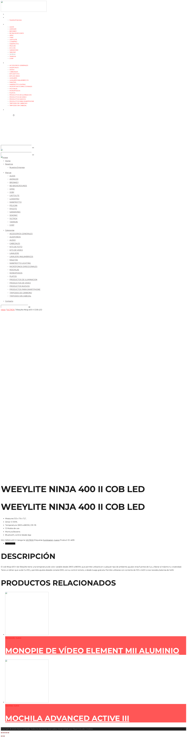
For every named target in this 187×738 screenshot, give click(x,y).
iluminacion (48, 540)
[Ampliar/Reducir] (8, 732)
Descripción (10, 543)
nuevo (57, 540)
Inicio (3, 310)
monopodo (10, 638)
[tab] (95, 543)
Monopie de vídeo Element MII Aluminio (92, 650)
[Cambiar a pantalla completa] (6, 732)
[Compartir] (4, 732)
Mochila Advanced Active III (67, 718)
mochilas (9, 706)
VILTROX (11, 310)
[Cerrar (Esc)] (2, 732)
